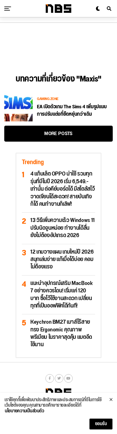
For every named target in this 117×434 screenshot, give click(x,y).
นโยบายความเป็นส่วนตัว (24, 411)
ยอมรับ (101, 423)
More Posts (58, 133)
